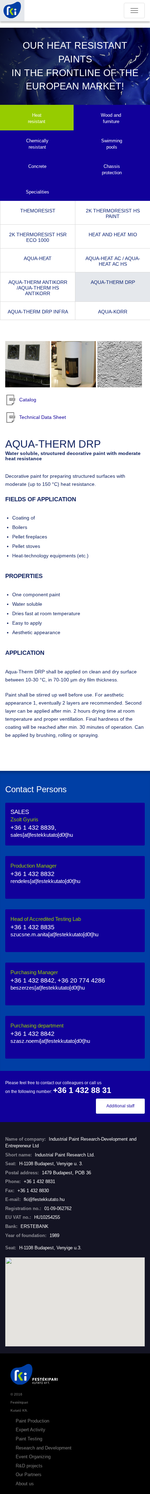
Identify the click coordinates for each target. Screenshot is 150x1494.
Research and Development (44, 1448)
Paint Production (32, 1421)
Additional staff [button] (120, 1105)
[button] (75, 1298)
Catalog (27, 399)
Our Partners (29, 1474)
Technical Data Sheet (42, 417)
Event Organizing (33, 1456)
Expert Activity (30, 1429)
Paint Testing (29, 1438)
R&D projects (29, 1465)
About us (25, 1483)
